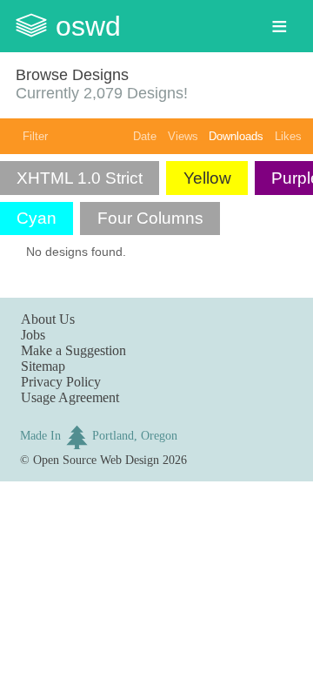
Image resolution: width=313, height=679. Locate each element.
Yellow (207, 178)
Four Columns (150, 218)
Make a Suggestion (73, 350)
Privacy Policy (61, 381)
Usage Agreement (70, 397)
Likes (288, 136)
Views (183, 136)
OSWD (88, 26)
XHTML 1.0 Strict (80, 178)
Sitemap (43, 366)
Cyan (37, 218)
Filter (35, 136)
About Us (48, 319)
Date (144, 136)
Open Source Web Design (96, 460)
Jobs (33, 334)
